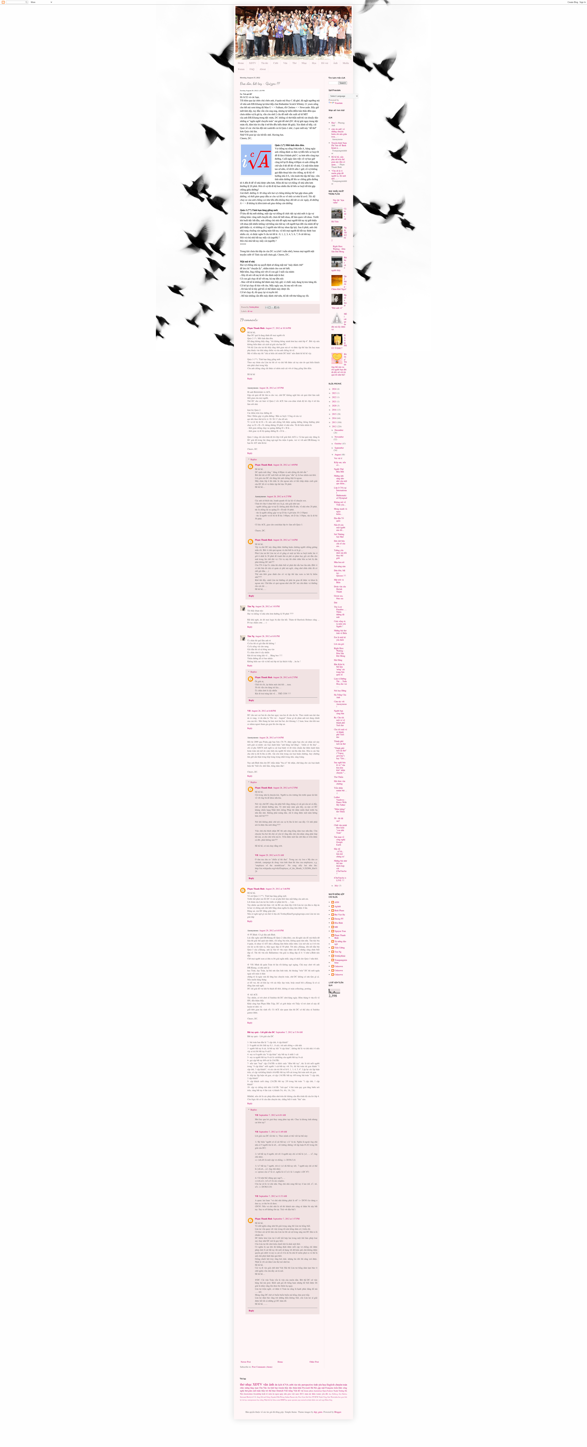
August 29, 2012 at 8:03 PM (271, 930)
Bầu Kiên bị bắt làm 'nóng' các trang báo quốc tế (339, 669)
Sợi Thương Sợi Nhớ (339, 535)
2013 (334, 422)
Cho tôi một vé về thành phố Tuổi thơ (340, 733)
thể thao (272, 1390)
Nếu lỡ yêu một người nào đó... (339, 527)
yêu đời (325, 1394)
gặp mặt (321, 1387)
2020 (334, 405)
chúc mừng (245, 1387)
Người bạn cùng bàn (339, 712)
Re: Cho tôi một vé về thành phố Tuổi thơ (339, 721)
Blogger (337, 1411)
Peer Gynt (301, 1397)
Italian (287, 1397)
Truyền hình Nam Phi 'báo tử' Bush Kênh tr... (339, 145)
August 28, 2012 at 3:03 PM (267, 606)
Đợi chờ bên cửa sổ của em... (339, 543)
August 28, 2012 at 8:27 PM (285, 677)
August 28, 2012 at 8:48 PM (263, 710)
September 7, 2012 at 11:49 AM (273, 1131)
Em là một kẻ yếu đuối (340, 638)
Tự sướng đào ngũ (340, 942)
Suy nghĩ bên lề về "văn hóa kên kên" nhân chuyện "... (340, 767)
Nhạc (304, 63)
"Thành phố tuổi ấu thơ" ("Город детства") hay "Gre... (340, 753)
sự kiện (308, 1400)
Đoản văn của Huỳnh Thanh (340, 589)
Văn (285, 63)
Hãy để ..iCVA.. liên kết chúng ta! (339, 852)
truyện (281, 1387)
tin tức (297, 1384)
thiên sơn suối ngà (318, 1400)
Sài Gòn (309, 1397)
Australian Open (320, 1391)
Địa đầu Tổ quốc (339, 519)
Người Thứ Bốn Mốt (339, 470)
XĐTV (252, 63)
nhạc (248, 1384)
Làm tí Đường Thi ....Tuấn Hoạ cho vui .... (340, 682)
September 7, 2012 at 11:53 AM (273, 1196)
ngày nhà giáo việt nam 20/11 (292, 1394)
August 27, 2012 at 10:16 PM (278, 328)
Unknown (338, 966)
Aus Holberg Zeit (335, 1394)
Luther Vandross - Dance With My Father (340, 801)
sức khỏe (312, 1394)
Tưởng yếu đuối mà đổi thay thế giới (340, 554)
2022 (334, 397)
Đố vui (324, 63)
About (263, 69)
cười (291, 1384)
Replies (254, 459)
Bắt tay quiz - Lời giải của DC (261, 1032)
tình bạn (274, 1387)
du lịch (278, 1384)
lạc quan (288, 1400)
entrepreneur (252, 1400)
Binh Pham (339, 910)
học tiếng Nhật (262, 1400)
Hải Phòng (281, 1397)
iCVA (285, 1384)
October (338, 443)
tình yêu (318, 1384)
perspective (307, 1384)
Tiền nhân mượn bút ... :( (340, 790)
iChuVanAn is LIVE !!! (340, 879)
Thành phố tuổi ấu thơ (340, 742)
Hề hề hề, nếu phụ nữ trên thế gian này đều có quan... (338, 160)
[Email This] (266, 307)
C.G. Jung (256, 1397)
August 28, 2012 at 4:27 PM (279, 496)
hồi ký (270, 1400)
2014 (334, 418)
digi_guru (318, 1411)
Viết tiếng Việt (290, 1390)
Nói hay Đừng (340, 690)
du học (244, 1400)
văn (265, 1384)
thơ (242, 1384)
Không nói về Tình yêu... (340, 503)
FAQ (252, 69)
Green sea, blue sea (338, 597)
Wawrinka (334, 1397)
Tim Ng (250, 606)
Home (241, 63)
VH (249, 710)
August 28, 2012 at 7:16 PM (285, 539)
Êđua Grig (328, 1400)
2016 (334, 409)
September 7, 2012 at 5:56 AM (289, 1032)
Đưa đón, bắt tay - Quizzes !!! (340, 573)
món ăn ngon (273, 1394)
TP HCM (315, 1397)
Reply (249, 378)
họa (324, 1384)
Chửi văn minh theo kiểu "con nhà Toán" (340, 829)
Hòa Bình (338, 923)
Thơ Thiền (338, 776)
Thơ (294, 63)
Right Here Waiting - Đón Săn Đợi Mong (338, 249)
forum (306, 1391)
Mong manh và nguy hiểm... (340, 511)
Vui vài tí (338, 458)
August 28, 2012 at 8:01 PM (267, 636)
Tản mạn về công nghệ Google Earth (339, 840)
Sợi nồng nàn (339, 566)
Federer (330, 1391)
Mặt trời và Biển (339, 581)
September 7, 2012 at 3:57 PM (286, 1218)
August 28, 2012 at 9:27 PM (285, 787)
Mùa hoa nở (339, 562)
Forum (241, 69)
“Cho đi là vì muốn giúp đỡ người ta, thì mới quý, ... (338, 174)
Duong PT (338, 919)
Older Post (314, 1361)
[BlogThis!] (269, 307)
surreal (303, 1400)
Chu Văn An (264, 1387)
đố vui (250, 311)
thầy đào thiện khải (293, 1387)
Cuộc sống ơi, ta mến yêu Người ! (340, 624)
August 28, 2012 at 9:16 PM (271, 737)
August (338, 454)
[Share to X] (272, 307)
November (339, 436)
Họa (314, 63)
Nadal (336, 1391)
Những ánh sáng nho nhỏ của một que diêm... (340, 479)
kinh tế (265, 1394)
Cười (275, 63)
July (337, 885)
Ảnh (335, 63)
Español (274, 1397)
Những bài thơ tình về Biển (340, 632)
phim (311, 1391)
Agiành (337, 906)
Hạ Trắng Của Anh (340, 696)
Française (329, 1387)
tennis (318, 1394)
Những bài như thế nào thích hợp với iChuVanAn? (340, 867)
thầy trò (264, 1390)
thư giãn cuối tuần (253, 1390)
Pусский (306, 1387)
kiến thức (338, 1387)
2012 (334, 426)
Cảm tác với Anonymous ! (340, 704)
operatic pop (296, 1400)
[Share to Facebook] (275, 307)
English (330, 1384)
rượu (306, 1394)
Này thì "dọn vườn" (338, 201)
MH (336, 927)
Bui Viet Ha (339, 914)
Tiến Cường (339, 947)
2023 (334, 393)
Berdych (250, 1397)
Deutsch (280, 1390)
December (339, 430)
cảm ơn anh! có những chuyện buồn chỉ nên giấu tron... (339, 133)
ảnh (271, 1384)
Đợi (335, 602)
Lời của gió (339, 643)
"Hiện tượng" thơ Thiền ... (339, 812)
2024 (334, 388)
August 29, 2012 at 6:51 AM (271, 855)
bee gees (341, 1397)
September (339, 447)
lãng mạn (254, 1387)
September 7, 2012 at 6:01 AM (272, 1115)
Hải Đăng (338, 660)
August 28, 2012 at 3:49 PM (285, 464)
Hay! (333, 122)
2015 (334, 414)
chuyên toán (341, 1384)
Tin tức (264, 63)
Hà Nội (314, 1387)
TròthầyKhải (339, 956)
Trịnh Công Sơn (324, 1397)
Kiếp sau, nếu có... (340, 463)
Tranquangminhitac (340, 961)
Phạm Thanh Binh (256, 328)
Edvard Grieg (265, 1397)
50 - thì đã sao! (338, 819)
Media (346, 63)
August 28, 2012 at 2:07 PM (271, 387)
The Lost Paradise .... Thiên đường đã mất (340, 611)
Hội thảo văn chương (339, 782)
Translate (339, 103)
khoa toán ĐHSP (279, 1400)
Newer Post (246, 1361)
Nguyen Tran (340, 931)
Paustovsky (294, 1397)
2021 (334, 401)
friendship (257, 1394)
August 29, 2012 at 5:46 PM (278, 888)
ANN (336, 902)
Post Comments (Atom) (262, 1366)
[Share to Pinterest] (278, 307)
